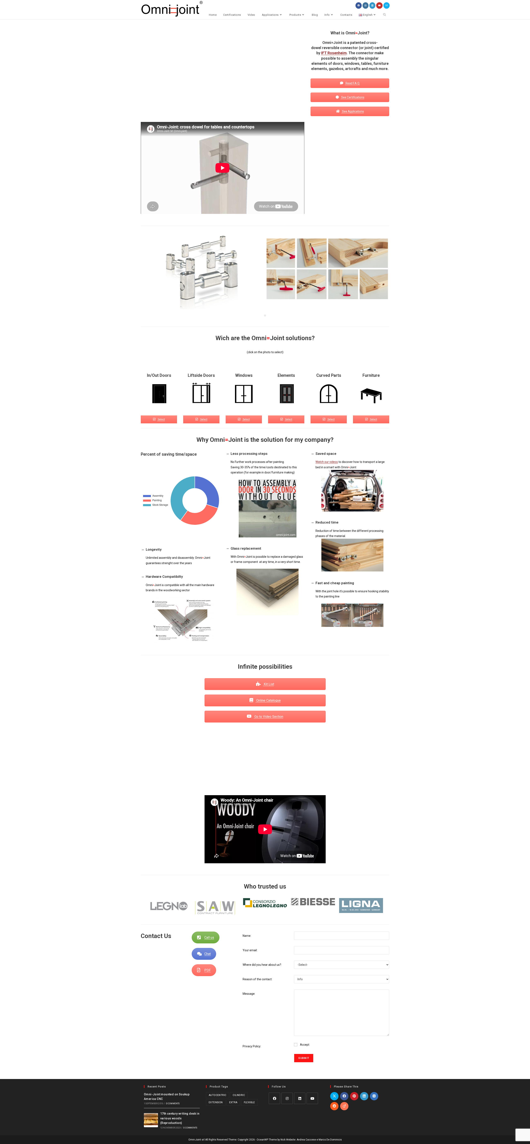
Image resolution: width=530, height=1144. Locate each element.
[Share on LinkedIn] (364, 1096)
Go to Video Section (268, 717)
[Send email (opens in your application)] (386, 5)
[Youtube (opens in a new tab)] (379, 5)
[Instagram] (287, 1098)
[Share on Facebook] (344, 1096)
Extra (233, 1102)
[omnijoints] (203, 271)
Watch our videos (327, 462)
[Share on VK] (374, 1096)
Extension (216, 1102)
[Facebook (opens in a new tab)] (358, 5)
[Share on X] (334, 1096)
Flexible (249, 1102)
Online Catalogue (268, 700)
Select (161, 419)
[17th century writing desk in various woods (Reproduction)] (151, 1120)
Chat (207, 954)
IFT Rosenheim (334, 53)
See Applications (352, 111)
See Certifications (352, 97)
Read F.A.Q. (352, 83)
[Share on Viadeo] (344, 1106)
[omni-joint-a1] (327, 268)
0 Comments (173, 1103)
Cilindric (239, 1095)
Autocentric (217, 1095)
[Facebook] (274, 1098)
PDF (207, 970)
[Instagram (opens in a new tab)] (366, 5)
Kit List (268, 684)
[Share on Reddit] (334, 1106)
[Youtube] (312, 1098)
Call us (209, 937)
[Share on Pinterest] (354, 1096)
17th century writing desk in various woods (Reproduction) (179, 1118)
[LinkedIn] (299, 1098)
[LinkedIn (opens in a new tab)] (372, 5)
